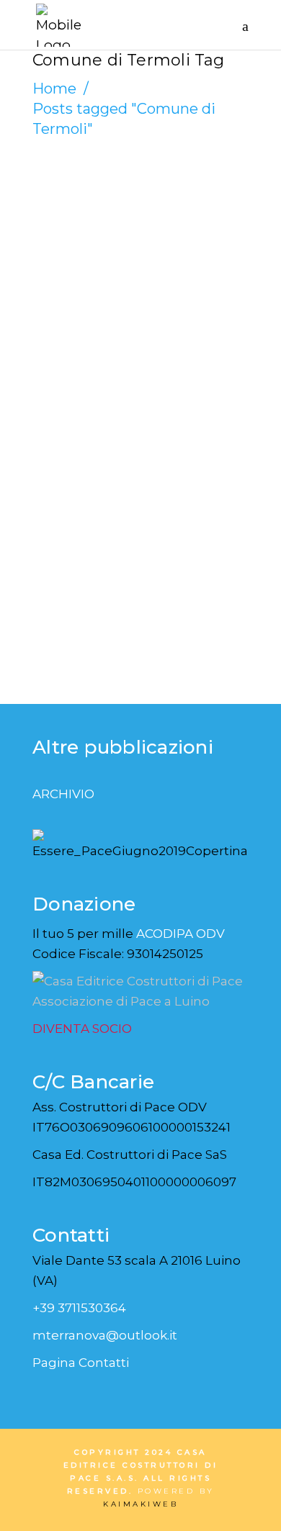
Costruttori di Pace (109, 183)
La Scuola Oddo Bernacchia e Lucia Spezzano (131, 249)
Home (54, 88)
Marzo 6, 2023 (83, 201)
